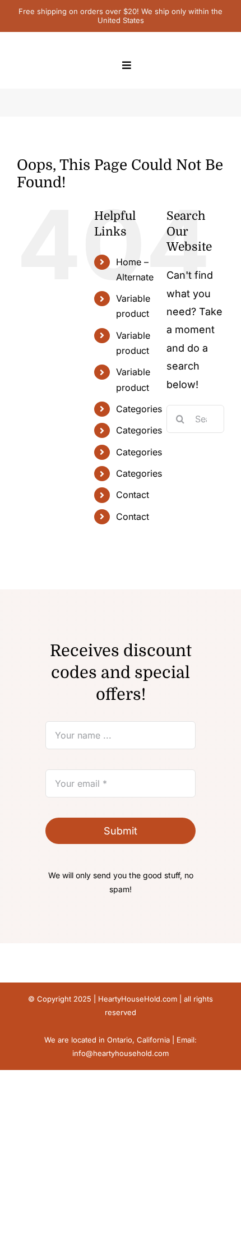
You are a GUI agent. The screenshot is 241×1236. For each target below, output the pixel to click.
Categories (139, 408)
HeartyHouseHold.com (137, 998)
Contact (132, 494)
